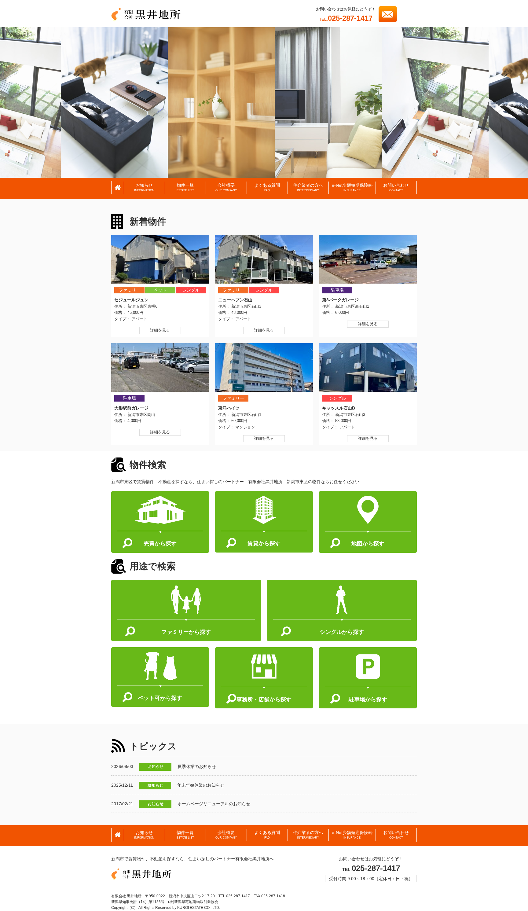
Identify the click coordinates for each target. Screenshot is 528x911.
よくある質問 (267, 187)
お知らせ (144, 187)
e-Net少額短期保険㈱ (352, 187)
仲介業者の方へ (308, 187)
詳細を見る (160, 330)
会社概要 (226, 187)
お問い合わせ (396, 187)
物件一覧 (185, 187)
